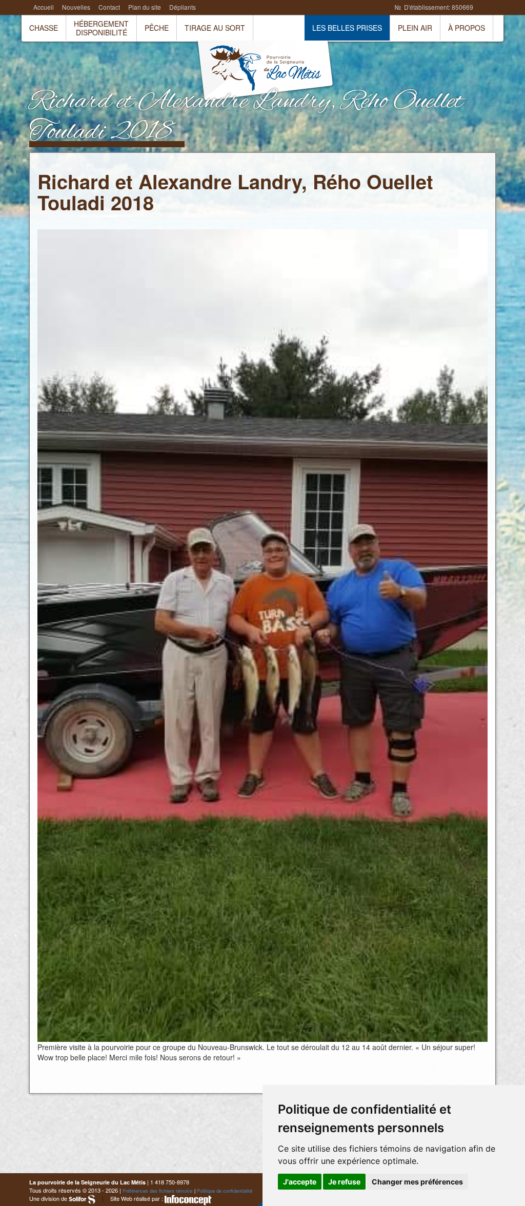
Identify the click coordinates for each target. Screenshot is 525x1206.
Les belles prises (347, 28)
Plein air (415, 28)
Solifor (82, 1199)
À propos (466, 28)
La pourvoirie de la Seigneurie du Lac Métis (265, 72)
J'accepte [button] (299, 1181)
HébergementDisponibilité (101, 27)
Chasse (43, 28)
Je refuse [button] (344, 1181)
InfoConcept (188, 1200)
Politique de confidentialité (224, 1190)
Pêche (157, 28)
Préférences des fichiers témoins (158, 1190)
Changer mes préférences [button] (417, 1181)
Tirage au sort (215, 28)
